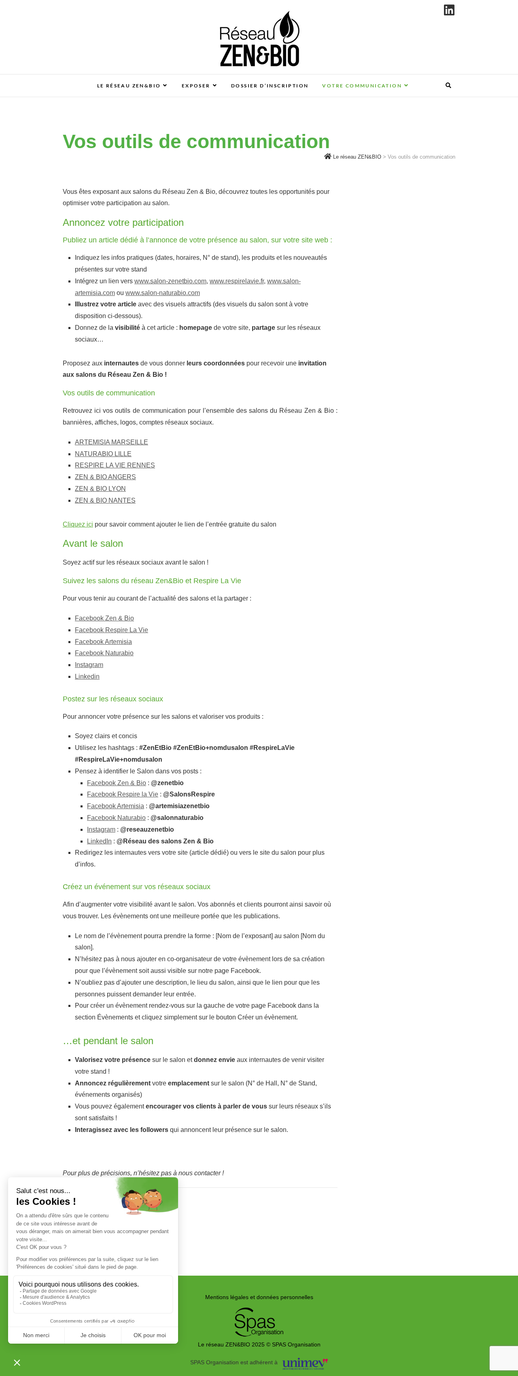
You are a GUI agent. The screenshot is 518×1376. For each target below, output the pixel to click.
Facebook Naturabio (104, 653)
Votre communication (362, 86)
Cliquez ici (78, 524)
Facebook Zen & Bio (104, 618)
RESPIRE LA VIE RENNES (115, 465)
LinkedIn (99, 841)
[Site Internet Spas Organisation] (259, 1312)
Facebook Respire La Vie (111, 629)
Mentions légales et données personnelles (259, 1297)
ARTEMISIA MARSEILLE (111, 442)
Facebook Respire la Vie (122, 794)
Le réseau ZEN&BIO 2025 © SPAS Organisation (259, 1344)
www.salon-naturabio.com (162, 292)
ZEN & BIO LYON (100, 488)
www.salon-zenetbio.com (170, 281)
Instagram (89, 664)
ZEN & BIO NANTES (105, 500)
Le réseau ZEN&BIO (129, 86)
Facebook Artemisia (103, 641)
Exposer (196, 86)
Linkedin (87, 676)
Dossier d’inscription (269, 86)
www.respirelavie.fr (237, 281)
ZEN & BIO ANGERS (105, 477)
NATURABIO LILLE (103, 453)
